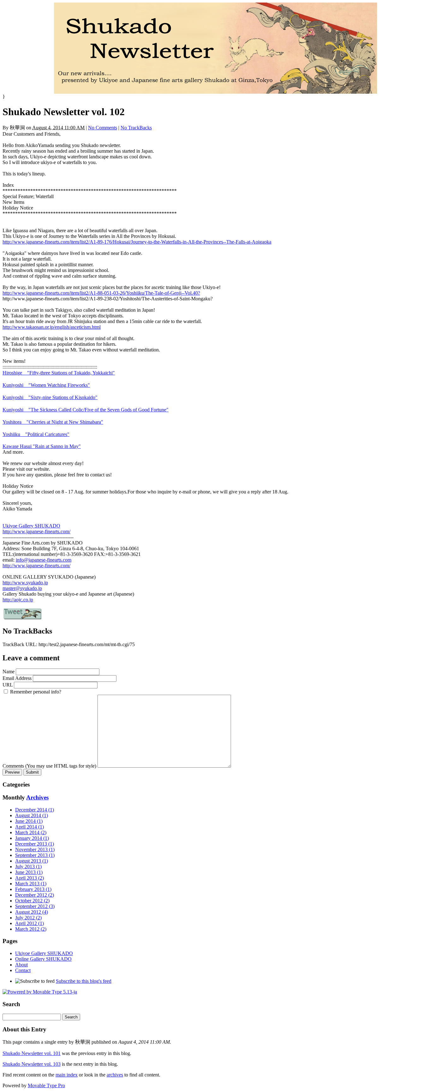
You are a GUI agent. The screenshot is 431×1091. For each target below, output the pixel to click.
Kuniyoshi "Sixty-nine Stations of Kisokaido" (50, 397)
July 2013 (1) (28, 866)
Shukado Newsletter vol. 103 (32, 1064)
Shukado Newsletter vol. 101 (32, 1053)
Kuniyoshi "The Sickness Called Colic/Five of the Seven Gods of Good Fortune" (85, 409)
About (21, 964)
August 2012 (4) (31, 912)
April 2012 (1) (29, 923)
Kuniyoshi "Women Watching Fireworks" (46, 385)
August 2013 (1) (31, 861)
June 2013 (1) (29, 872)
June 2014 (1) (29, 821)
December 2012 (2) (34, 895)
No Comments (102, 127)
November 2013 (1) (35, 849)
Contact (23, 970)
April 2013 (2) (29, 878)
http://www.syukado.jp (25, 582)
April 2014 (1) (29, 826)
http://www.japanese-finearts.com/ (36, 565)
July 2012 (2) (28, 917)
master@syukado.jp (22, 588)
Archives (37, 797)
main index (67, 1074)
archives (115, 1074)
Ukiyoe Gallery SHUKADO (44, 953)
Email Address (17, 678)
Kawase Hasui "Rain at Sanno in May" (42, 446)
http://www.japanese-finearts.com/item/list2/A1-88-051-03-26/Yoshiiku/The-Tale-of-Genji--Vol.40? (101, 293)
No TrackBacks (136, 127)
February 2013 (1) (33, 889)
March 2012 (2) (30, 929)
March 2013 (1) (30, 883)
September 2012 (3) (35, 906)
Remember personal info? (35, 691)
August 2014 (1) (31, 815)
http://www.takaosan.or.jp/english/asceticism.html (52, 327)
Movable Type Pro (46, 1085)
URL (8, 684)
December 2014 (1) (34, 809)
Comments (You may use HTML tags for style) (49, 766)
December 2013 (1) (34, 843)
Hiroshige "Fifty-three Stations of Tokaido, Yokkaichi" (59, 372)
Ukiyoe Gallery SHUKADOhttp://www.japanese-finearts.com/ (36, 528)
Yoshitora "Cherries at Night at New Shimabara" (53, 422)
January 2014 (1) (32, 838)
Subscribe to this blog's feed (83, 981)
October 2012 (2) (32, 900)
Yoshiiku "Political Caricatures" (36, 434)
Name (9, 671)
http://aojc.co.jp (18, 599)
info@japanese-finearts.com (43, 560)
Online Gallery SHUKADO (43, 959)
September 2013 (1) (35, 855)
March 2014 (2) (30, 832)
